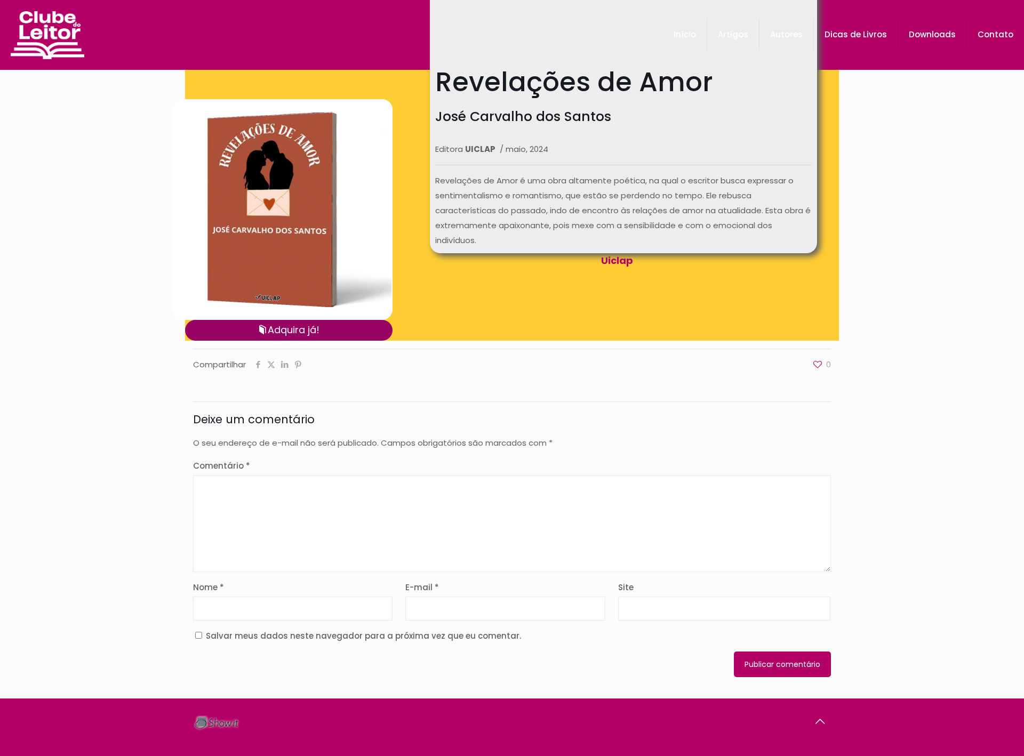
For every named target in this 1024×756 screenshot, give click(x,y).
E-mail (422, 587)
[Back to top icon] (820, 721)
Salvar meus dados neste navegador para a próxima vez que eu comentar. (363, 635)
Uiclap (617, 260)
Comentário (221, 465)
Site (626, 587)
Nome (208, 587)
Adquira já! (293, 329)
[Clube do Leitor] (47, 34)
